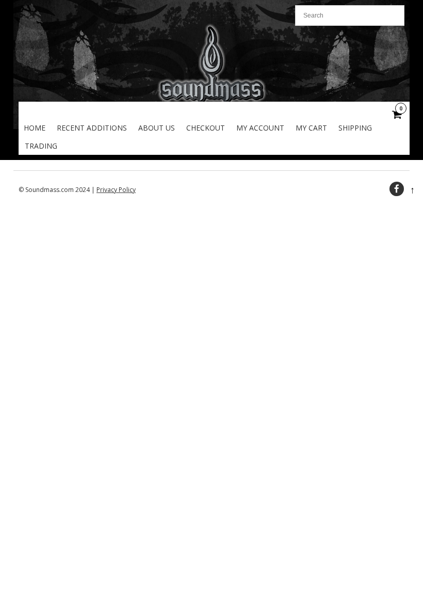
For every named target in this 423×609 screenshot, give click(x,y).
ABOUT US (156, 128)
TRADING (41, 146)
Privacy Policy (116, 189)
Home (34, 128)
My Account (260, 128)
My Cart (311, 128)
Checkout (205, 128)
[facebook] (396, 189)
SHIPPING (355, 128)
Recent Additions (92, 128)
